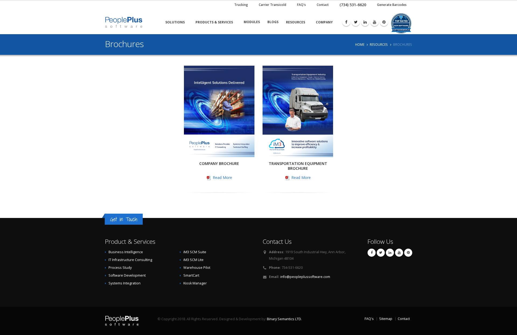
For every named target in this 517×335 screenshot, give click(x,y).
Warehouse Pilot (196, 267)
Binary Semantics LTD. (284, 319)
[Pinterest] (384, 22)
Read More (222, 177)
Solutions (175, 22)
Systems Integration (125, 283)
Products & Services (214, 22)
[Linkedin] (365, 22)
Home (359, 44)
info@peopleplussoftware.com (305, 276)
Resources (295, 22)
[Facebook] (346, 22)
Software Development (127, 275)
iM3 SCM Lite (193, 260)
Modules (252, 22)
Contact (404, 318)
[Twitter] (356, 22)
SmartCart (191, 275)
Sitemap (385, 318)
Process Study (120, 267)
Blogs (272, 22)
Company (324, 22)
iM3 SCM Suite (194, 252)
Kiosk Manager (195, 283)
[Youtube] (375, 22)
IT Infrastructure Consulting (130, 260)
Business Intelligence (126, 252)
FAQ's (369, 318)
